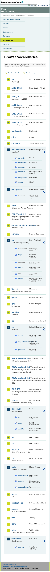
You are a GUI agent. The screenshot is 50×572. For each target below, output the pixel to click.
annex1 (21, 335)
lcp (13, 458)
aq (13, 79)
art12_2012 (17, 88)
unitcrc (20, 279)
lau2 (13, 444)
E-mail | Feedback (9, 564)
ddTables (21, 167)
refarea (20, 267)
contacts (21, 158)
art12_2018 (17, 97)
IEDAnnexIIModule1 (20, 359)
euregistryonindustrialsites (20, 225)
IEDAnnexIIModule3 (20, 367)
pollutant (21, 349)
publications (17, 503)
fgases (15, 289)
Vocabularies (8, 40)
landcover (16, 409)
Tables (5, 28)
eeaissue (21, 172)
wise (14, 530)
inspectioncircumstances (23, 342)
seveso (15, 509)
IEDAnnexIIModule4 (20, 378)
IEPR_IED (16, 389)
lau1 (13, 437)
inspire (15, 400)
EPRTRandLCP (19, 214)
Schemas (6, 36)
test (13, 518)
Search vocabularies (14, 73)
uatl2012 (21, 429)
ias (13, 321)
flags (20, 255)
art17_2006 (17, 105)
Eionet (12, 15)
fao (13, 240)
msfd (14, 467)
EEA (13, 2)
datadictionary (18, 150)
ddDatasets (22, 163)
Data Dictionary (20, 15)
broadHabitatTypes (23, 475)
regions (21, 481)
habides (15, 312)
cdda (14, 137)
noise (14, 494)
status (20, 182)
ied (13, 327)
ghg (13, 304)
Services (6, 44)
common (16, 143)
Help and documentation (11, 19)
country (21, 547)
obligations (22, 177)
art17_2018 (17, 122)
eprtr (14, 206)
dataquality (17, 189)
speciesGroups (23, 487)
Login (31, 5)
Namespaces (7, 48)
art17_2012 (17, 114)
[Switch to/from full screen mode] (35, 5)
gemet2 (15, 297)
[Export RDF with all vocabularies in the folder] (44, 152)
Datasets (6, 24)
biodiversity (17, 131)
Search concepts (31, 73)
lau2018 (15, 450)
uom (14, 524)
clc (19, 417)
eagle (20, 423)
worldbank (16, 539)
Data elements (8, 32)
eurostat (15, 234)
